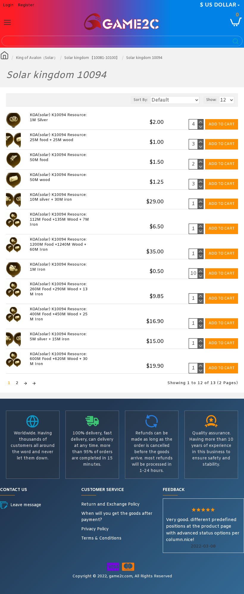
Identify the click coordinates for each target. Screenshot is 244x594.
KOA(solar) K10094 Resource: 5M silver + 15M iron (58, 337)
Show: (211, 100)
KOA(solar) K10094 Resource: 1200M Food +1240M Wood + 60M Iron (58, 244)
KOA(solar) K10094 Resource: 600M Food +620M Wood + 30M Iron (58, 359)
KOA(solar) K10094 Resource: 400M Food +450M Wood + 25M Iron (58, 314)
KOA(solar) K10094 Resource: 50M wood (58, 178)
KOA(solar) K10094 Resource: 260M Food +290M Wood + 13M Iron (58, 289)
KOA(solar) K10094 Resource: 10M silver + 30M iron (58, 197)
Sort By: (141, 100)
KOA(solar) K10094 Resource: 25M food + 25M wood (58, 138)
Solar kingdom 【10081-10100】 (91, 58)
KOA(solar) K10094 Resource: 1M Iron (58, 267)
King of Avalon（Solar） (36, 58)
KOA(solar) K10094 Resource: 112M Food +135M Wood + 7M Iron (59, 219)
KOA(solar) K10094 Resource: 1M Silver (58, 118)
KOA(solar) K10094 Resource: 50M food (58, 158)
